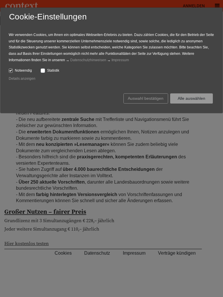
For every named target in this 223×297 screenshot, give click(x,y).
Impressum (120, 60)
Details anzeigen (22, 78)
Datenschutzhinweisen (88, 60)
